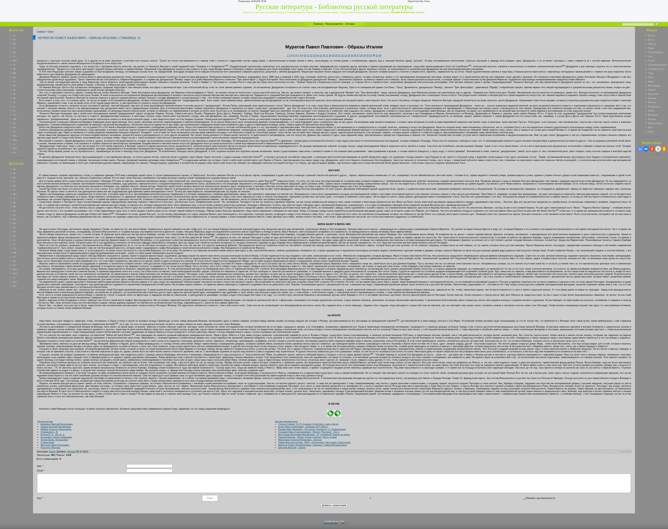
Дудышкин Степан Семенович (56, 437)
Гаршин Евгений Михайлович (56, 426)
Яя (14, 152)
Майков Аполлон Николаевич (56, 429)
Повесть (652, 43)
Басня (651, 81)
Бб (14, 39)
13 (314, 55)
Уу (14, 115)
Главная (318, 23)
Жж (15, 60)
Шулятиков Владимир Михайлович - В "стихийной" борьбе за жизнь (314, 434)
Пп (14, 98)
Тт (14, 110)
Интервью (653, 115)
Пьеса (651, 77)
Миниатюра (654, 106)
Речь (650, 127)
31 (370, 55)
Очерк (651, 131)
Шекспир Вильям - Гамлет (292, 447)
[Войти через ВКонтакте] (646, 148)
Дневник (652, 98)
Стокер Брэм (47, 442)
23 (345, 55)
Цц (14, 127)
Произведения (334, 23)
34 (380, 55)
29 (364, 55)
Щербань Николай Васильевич (57, 424)
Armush (71, 451)
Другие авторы (45, 421)
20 (336, 55)
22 (342, 55)
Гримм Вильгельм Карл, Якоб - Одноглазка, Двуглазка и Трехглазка (314, 442)
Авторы (350, 23)
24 (349, 55)
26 (355, 55)
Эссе (650, 56)
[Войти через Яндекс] (652, 148)
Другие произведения (286, 421)
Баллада (652, 119)
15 (320, 55)
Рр (14, 102)
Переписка (653, 94)
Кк (14, 77)
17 (327, 55)
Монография (654, 85)
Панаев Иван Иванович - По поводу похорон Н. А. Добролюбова (312, 429)
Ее (14, 56)
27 (358, 55)
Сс (14, 106)
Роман (651, 48)
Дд (14, 52)
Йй (14, 73)
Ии (14, 69)
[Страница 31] (330, 415)
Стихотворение (655, 52)
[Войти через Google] (658, 149)
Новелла (652, 102)
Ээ (14, 144)
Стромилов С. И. (49, 432)
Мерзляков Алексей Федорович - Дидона (299, 439)
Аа (14, 35)
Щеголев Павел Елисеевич (55, 445)
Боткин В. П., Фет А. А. (53, 434)
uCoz (343, 523)
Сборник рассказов (657, 64)
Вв (14, 43)
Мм (15, 85)
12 (311, 55)
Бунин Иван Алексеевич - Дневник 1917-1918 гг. (303, 426)
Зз (14, 64)
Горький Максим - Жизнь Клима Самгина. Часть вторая (307, 437)
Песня (651, 110)
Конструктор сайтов (331, 523)
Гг (14, 48)
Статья (651, 60)
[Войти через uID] (640, 148)
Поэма (651, 39)
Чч (14, 131)
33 (377, 55)
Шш (15, 135)
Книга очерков (655, 123)
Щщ (15, 140)
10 (305, 55)
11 (308, 55)
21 (339, 55)
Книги (51, 31)
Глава (650, 73)
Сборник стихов (656, 69)
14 (317, 55)
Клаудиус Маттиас (50, 447)
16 (324, 55)
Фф (14, 119)
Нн (14, 89)
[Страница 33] (337, 415)
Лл (14, 81)
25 (352, 55)
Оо (14, 94)
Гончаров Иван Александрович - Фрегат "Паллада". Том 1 (308, 432)
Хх (14, 123)
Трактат (652, 89)
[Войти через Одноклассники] (664, 148)
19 (333, 55)
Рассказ (651, 35)
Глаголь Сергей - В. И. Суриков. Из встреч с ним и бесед (308, 424)
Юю (15, 148)
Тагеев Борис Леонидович (54, 439)
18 (330, 55)
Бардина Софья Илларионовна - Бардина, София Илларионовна (312, 445)
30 (367, 55)
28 (361, 55)
